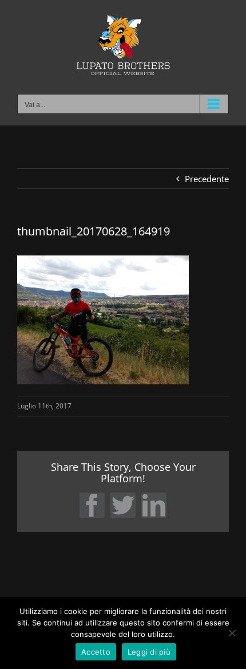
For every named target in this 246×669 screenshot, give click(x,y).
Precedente (207, 178)
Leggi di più (149, 651)
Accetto (95, 651)
